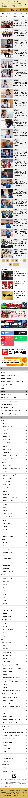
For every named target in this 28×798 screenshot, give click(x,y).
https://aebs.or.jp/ (5, 786)
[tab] (15, 13)
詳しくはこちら (14, 6)
